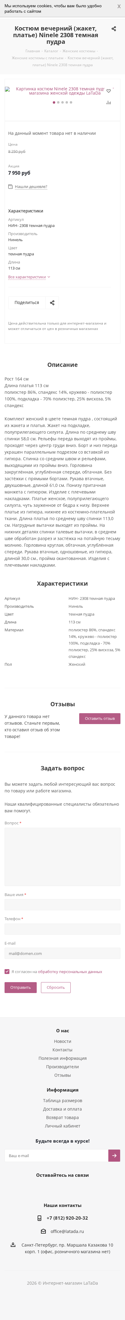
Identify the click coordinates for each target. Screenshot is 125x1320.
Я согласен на (57, 971)
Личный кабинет (62, 1126)
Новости (62, 1041)
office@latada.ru (67, 1231)
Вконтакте (38, 1189)
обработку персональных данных (70, 971)
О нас (62, 1030)
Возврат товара (62, 1117)
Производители (62, 1066)
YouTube (68, 1189)
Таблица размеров (62, 1100)
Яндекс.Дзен (84, 1189)
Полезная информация (63, 1058)
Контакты (62, 1050)
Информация (63, 1090)
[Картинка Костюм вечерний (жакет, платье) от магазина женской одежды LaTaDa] (62, 91)
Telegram (53, 1189)
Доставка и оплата (62, 1109)
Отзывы (62, 1075)
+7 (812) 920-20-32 (67, 1218)
